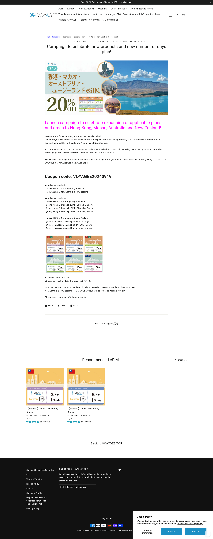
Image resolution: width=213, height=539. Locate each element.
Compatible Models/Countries (40, 470)
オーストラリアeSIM (76, 41)
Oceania (102, 8)
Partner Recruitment (90, 19)
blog (157, 14)
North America (86, 8)
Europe (71, 8)
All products (181, 360)
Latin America (118, 8)
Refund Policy (32, 484)
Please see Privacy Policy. (190, 523)
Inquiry (29, 488)
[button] (33, 421)
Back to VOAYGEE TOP (106, 443)
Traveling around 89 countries (73, 14)
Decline (195, 531)
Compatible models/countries (138, 14)
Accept (171, 531)
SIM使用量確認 (110, 19)
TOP (48, 37)
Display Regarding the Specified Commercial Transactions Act (36, 501)
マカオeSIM (115, 41)
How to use (96, 14)
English (105, 518)
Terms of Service (34, 479)
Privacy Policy (32, 508)
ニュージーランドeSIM (98, 41)
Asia (60, 8)
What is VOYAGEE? (68, 19)
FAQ (119, 14)
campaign (110, 14)
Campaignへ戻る (108, 323)
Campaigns (56, 37)
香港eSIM (127, 41)
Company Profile (34, 493)
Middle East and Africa (141, 8)
